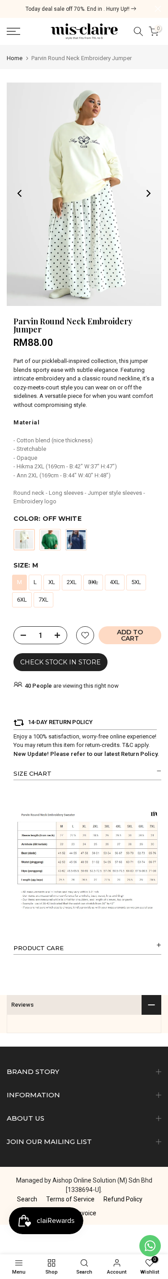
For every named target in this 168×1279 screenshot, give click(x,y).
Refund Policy (122, 1199)
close (158, 8)
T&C (127, 745)
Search (27, 1199)
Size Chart (32, 773)
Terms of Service (70, 1199)
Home (14, 58)
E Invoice (84, 1213)
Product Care (38, 948)
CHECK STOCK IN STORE (60, 662)
